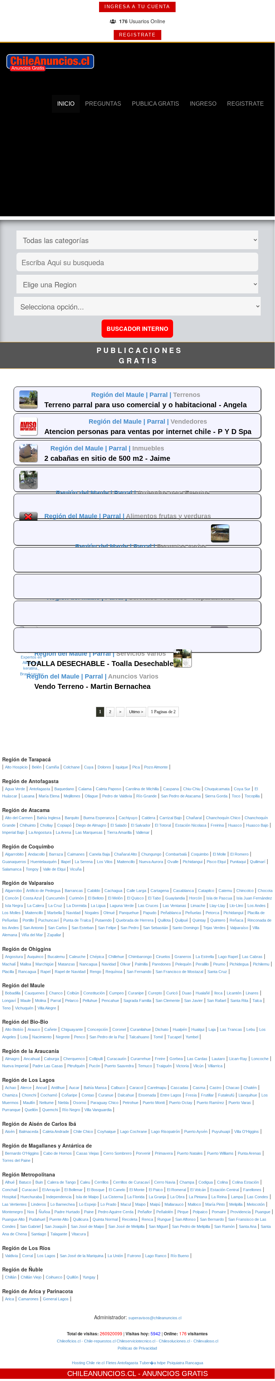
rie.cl (100, 1363)
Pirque (182, 1212)
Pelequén (183, 964)
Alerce (25, 1087)
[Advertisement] (137, 166)
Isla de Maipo (87, 1197)
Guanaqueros (14, 862)
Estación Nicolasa (190, 825)
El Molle (219, 854)
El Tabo (154, 898)
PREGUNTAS (103, 104)
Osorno (79, 1102)
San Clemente (168, 1000)
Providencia (240, 1212)
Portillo (28, 920)
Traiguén (164, 1066)
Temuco (145, 1066)
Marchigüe (44, 964)
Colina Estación (245, 1182)
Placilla (8, 971)
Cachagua (113, 890)
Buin (39, 1182)
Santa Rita (239, 1000)
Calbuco (118, 1087)
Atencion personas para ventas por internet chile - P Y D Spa (147, 431)
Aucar (74, 1087)
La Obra (177, 1197)
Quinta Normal (105, 1219)
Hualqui (197, 1029)
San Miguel (158, 1226)
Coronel (119, 1029)
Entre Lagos (170, 1095)
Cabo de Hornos (57, 1153)
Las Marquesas (89, 832)
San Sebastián (155, 928)
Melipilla (235, 1204)
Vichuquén (24, 1008)
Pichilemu (261, 964)
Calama (85, 789)
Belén (36, 767)
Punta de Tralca (77, 920)
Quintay (199, 920)
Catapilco (206, 890)
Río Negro (71, 1110)
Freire (160, 1059)
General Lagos (56, 1299)
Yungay (89, 1277)
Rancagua (27, 971)
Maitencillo (126, 862)
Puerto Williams (220, 1153)
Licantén (234, 993)
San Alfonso (185, 1219)
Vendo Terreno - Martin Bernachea (92, 686)
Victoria (182, 1066)
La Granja (157, 1197)
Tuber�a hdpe (152, 1363)
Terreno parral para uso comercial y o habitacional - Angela (145, 405)
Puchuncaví (48, 920)
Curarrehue (141, 1059)
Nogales (92, 913)
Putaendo (103, 920)
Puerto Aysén (195, 1131)
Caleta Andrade (56, 1131)
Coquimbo (199, 854)
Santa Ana (247, 1226)
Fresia (191, 1095)
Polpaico (200, 1212)
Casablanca (183, 890)
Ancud (41, 1087)
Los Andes (256, 905)
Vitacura (79, 1234)
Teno (6, 1008)
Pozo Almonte (156, 767)
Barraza (56, 854)
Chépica (97, 956)
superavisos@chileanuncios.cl (154, 1318)
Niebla (63, 1102)
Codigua (205, 1182)
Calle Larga (136, 890)
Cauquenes (35, 993)
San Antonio (33, 928)
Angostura (14, 956)
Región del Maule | (120, 394)
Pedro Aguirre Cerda (115, 1212)
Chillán (10, 1277)
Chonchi (29, 1095)
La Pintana (198, 1197)
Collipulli (96, 1059)
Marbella (54, 913)
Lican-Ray (238, 1059)
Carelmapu (156, 1087)
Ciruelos (163, 956)
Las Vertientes (14, 1204)
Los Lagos (46, 1256)
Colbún (73, 993)
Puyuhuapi (221, 1131)
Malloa (25, 964)
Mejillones (72, 796)
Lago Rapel (228, 956)
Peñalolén (164, 1212)
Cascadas (179, 1087)
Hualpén (180, 1029)
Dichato (161, 1029)
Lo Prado (108, 1204)
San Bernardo (212, 1219)
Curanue (105, 1095)
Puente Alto (59, 1219)
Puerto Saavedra (119, 1066)
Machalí (9, 964)
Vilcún (198, 1066)
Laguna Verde (122, 905)
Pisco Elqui (216, 862)
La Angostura (40, 832)
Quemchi (50, 1110)
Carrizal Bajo (170, 818)
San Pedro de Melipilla (191, 1226)
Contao (88, 1095)
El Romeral (176, 1190)
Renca (147, 1219)
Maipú (155, 1204)
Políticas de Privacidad (137, 1348)
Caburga (51, 1059)
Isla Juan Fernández (254, 898)
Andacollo (36, 854)
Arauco (34, 1029)
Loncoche (260, 1059)
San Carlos (57, 928)
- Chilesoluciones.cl (172, 1341)
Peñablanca (171, 913)
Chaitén (250, 1087)
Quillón (72, 1277)
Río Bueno (180, 1256)
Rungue (164, 1219)
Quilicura (80, 1219)
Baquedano (64, 789)
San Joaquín (56, 1226)
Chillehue (116, 956)
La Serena (84, 862)
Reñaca (236, 920)
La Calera (35, 905)
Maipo (140, 1204)
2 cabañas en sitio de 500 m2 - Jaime (107, 458)
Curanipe (136, 993)
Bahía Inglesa (48, 818)
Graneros (183, 956)
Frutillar (207, 1095)
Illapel (65, 862)
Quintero (217, 920)
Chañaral (194, 818)
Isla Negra (14, 905)
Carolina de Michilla (142, 789)
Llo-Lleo (236, 905)
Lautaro (218, 1059)
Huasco (235, 825)
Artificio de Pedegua (43, 890)
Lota (24, 1037)
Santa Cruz (217, 971)
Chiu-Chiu (191, 789)
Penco (79, 1037)
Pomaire (219, 1212)
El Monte (136, 1190)
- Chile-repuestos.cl (98, 1341)
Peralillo (202, 964)
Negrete (63, 1037)
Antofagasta (39, 789)
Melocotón (256, 1204)
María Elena (49, 796)
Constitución (94, 993)
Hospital (9, 1197)
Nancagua (88, 964)
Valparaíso (239, 928)
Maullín (29, 1102)
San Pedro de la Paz (107, 1037)
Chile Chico (83, 1131)
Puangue (262, 1212)
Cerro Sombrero (117, 1153)
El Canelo (117, 1190)
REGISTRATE (137, 34)
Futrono (134, 1256)
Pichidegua (239, 964)
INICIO (65, 104)
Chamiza (10, 1095)
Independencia (59, 1197)
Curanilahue (140, 1029)
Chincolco (245, 890)
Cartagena (160, 890)
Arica (9, 1299)
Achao (10, 1087)
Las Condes (257, 1197)
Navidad (73, 913)
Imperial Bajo (13, 832)
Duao (186, 993)
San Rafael (216, 1000)
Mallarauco (173, 1204)
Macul (126, 1204)
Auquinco (35, 956)
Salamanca (11, 869)
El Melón (115, 898)
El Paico (156, 1190)
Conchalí (10, 1190)
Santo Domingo (185, 928)
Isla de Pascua (219, 898)
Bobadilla (12, 993)
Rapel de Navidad (70, 971)
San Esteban (83, 928)
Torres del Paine (16, 1160)
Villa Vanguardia (98, 1110)
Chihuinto (28, 825)
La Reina (219, 1197)
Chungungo (151, 854)
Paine (89, 1212)
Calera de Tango (61, 1182)
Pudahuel (37, 1219)
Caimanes (76, 854)
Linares (252, 993)
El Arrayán (51, 1190)
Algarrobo (13, 890)
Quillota (164, 920)
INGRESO (203, 104)
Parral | (161, 394)
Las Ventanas (174, 905)
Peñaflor (145, 1212)
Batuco (25, 1182)
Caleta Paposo (108, 789)
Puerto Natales (190, 1153)
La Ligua (98, 905)
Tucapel (174, 1037)
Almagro (12, 1059)
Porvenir (143, 1153)
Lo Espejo (87, 1204)
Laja (212, 1029)
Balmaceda (28, 1131)
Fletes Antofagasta (122, 1363)
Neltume (46, 1102)
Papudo (149, 913)
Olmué (109, 913)
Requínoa (113, 971)
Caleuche (77, 956)
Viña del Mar (32, 935)
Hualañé (203, 993)
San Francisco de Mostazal (179, 971)
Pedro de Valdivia (117, 796)
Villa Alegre (47, 1008)
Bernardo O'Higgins (22, 1153)
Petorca (212, 913)
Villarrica (215, 1066)
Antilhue (58, 1087)
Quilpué (181, 920)
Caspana (171, 789)
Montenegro (12, 1212)
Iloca (218, 993)
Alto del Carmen (19, 818)
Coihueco (54, 1277)
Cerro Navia (164, 1182)
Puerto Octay (180, 1102)
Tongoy (32, 869)
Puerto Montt (154, 1102)
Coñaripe (69, 1095)
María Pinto (215, 1204)
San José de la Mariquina (81, 1256)
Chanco (56, 993)
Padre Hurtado (67, 1212)
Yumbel (192, 1037)
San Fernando (139, 971)
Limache (198, 905)
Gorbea (176, 1059)
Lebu (250, 1029)
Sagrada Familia (137, 1000)
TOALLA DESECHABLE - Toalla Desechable (99, 663)
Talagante (58, 1234)
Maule (25, 1000)
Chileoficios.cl (68, 1341)
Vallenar (142, 832)
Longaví (9, 1000)
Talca (257, 1000)
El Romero (239, 854)
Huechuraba (31, 1197)
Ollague (91, 796)
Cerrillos (101, 1182)
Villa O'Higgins (246, 1131)
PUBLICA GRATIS (155, 104)
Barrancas (74, 890)
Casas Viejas (87, 1153)
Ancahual (32, 1059)
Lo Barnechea (62, 1204)
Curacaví (30, 1190)
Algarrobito (14, 854)
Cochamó (48, 1095)
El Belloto (96, 898)
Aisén (10, 1131)
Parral (55, 1000)
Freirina (217, 825)
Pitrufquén (76, 1066)
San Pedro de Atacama (181, 796)
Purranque (11, 1110)
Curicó (172, 993)
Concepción (97, 1029)
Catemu (225, 890)
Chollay (46, 825)
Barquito (72, 818)
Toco (236, 796)
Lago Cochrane (133, 1131)
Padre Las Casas (48, 1066)
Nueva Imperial (15, 1066)
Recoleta (129, 1219)
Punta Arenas (249, 1153)
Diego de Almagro (91, 825)
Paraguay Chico (104, 1102)
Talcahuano (139, 1037)
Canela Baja (99, 854)
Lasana (27, 796)
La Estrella (205, 956)
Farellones (252, 1190)
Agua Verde (15, 789)
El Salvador (141, 825)
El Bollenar (73, 1190)
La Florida (135, 1197)
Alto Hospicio (16, 767)
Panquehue (129, 913)
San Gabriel (30, 1226)
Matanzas (66, 964)
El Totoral (163, 825)
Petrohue (130, 1102)
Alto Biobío (14, 1029)
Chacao (232, 1087)
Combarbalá (176, 854)
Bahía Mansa (95, 1087)
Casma (199, 1087)
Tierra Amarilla (119, 832)
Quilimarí (257, 862)
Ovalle (172, 862)
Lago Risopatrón (165, 1131)
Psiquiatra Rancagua (185, 1363)
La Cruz (55, 905)
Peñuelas (193, 913)
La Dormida (77, 905)
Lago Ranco (155, 1256)
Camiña (52, 767)
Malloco (194, 1204)
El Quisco (135, 898)
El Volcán (198, 1190)
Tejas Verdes (214, 928)
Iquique (122, 767)
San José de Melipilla (126, 1226)
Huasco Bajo (257, 825)
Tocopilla (252, 796)
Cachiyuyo (128, 818)
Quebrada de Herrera (134, 920)
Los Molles (11, 913)
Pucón (94, 1066)
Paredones (161, 964)
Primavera (164, 1153)
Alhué (10, 1182)
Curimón (76, 898)
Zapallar (54, 935)
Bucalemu (56, 956)
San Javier (193, 1000)
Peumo (219, 964)
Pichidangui (192, 862)
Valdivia (11, 1256)
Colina (222, 1182)
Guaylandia (175, 898)
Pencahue (110, 1000)
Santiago (38, 1234)
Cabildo (93, 890)
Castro (215, 1087)
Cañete (50, 1029)
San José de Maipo (87, 1226)
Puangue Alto (13, 1219)
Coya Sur (242, 789)
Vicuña (76, 869)
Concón (12, 898)
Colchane (71, 767)
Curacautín (116, 1059)
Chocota (265, 890)
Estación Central (224, 1190)
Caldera (148, 818)
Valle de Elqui (54, 869)
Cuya (88, 767)
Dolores (104, 767)
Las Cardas (197, 1059)
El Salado (119, 825)
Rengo (95, 971)
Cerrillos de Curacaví (131, 1182)
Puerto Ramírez (210, 1102)
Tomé (158, 1037)
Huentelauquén (43, 862)
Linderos (38, 1204)
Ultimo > (136, 712)
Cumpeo (116, 993)
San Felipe (107, 928)
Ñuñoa (44, 1212)
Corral (27, 1256)
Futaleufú (226, 1095)
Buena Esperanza (98, 818)
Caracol (136, 1087)
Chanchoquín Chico (223, 818)
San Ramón (224, 1226)
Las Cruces (148, 905)
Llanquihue (248, 1095)
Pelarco (71, 1000)
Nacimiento (41, 1037)
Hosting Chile (83, 1363)
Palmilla (141, 964)
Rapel (45, 971)
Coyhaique (106, 1131)
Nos (30, 1212)
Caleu (85, 1182)
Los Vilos (105, 862)
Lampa (237, 1197)
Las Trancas (231, 1029)
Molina (40, 1000)
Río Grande (146, 796)
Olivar (125, 964)
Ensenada (147, 1095)
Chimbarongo (140, 956)
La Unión (115, 1256)
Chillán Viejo (31, 1277)
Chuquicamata (217, 789)
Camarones (28, 1299)
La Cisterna (113, 1197)
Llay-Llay (217, 905)
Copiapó (64, 825)
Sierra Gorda (216, 796)
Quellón (31, 1110)
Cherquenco (74, 1059)
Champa (187, 1182)
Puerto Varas (240, 1102)
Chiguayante (72, 1029)
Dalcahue (126, 1095)
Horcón (195, 898)
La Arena (63, 832)
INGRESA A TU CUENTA (137, 6)
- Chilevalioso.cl (204, 1341)
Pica (136, 767)
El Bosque (95, 1190)
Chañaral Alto (125, 854)
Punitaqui (238, 862)
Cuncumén (55, 898)
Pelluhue (90, 1000)
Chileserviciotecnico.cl (135, 1341)
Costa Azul (32, 898)
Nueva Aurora (151, 862)
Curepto (155, 993)
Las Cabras (252, 956)
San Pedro (130, 928)
